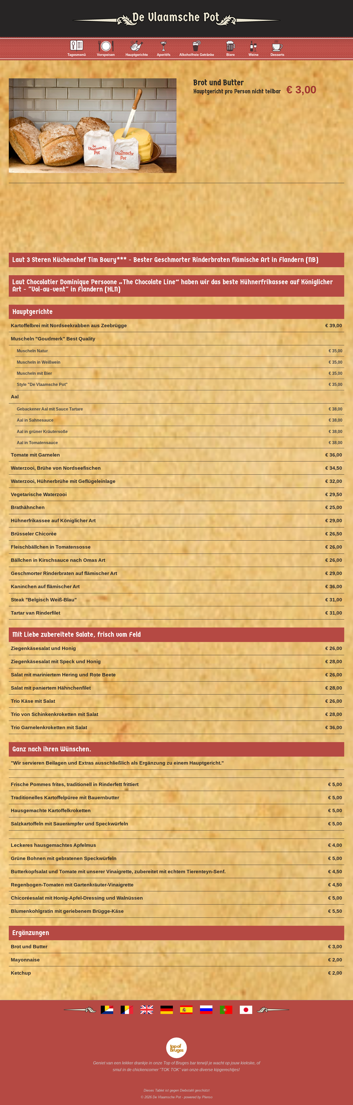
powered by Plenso (198, 1097)
